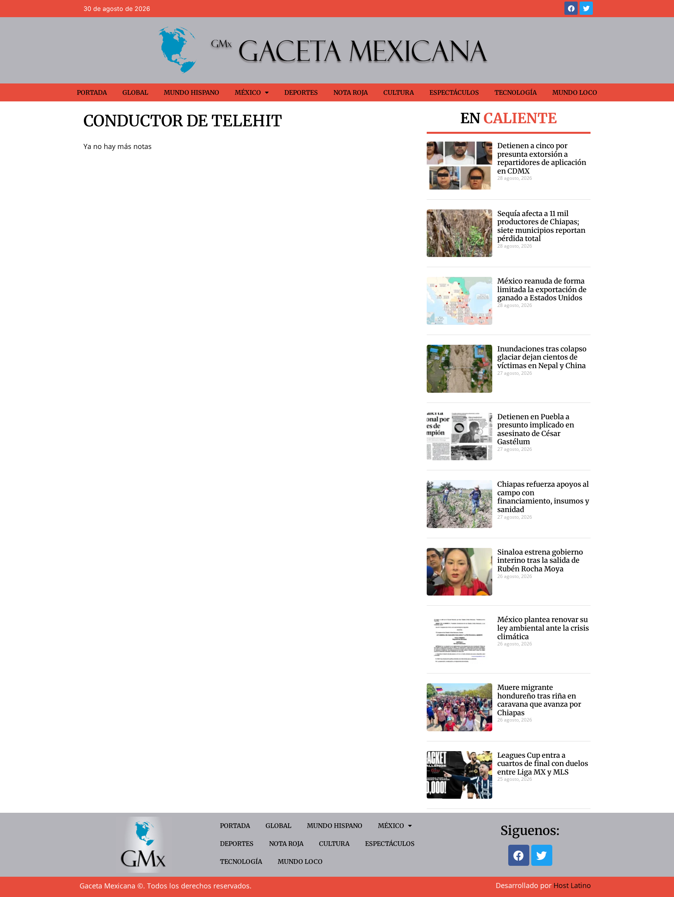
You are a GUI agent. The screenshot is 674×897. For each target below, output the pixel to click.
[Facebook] (571, 8)
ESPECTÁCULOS (454, 92)
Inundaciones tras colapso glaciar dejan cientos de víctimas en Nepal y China (542, 357)
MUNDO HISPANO (191, 92)
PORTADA (92, 92)
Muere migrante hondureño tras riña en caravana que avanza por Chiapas (539, 700)
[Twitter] (586, 8)
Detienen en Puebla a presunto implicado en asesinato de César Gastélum (535, 429)
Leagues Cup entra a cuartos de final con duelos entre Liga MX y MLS (542, 763)
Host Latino (572, 885)
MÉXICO (248, 92)
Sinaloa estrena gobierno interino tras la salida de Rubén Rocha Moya (540, 560)
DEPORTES (301, 92)
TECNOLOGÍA (516, 92)
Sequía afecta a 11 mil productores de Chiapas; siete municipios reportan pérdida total (541, 226)
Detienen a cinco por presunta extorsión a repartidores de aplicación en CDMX (541, 158)
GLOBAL (135, 92)
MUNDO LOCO (574, 92)
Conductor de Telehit (182, 121)
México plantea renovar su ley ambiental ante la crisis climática (543, 628)
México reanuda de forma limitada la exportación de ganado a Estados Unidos (542, 289)
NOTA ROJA (350, 92)
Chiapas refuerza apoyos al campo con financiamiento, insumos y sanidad (543, 497)
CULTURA (398, 92)
